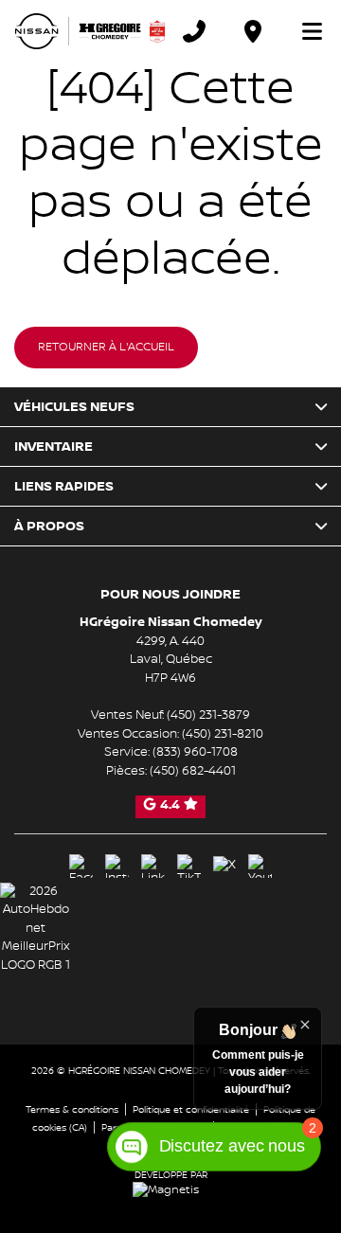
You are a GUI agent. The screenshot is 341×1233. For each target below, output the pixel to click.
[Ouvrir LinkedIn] (153, 866)
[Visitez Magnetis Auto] (170, 1190)
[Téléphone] (194, 31)
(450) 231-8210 (222, 734)
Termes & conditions (72, 1109)
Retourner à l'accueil (106, 347)
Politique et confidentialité (191, 1109)
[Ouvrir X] (224, 865)
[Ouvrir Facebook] (81, 866)
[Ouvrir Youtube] (260, 866)
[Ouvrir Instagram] (117, 866)
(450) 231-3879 (208, 715)
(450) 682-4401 (193, 770)
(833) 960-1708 (195, 751)
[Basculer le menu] (304, 31)
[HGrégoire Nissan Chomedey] (90, 31)
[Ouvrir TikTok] (189, 866)
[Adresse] (253, 31)
